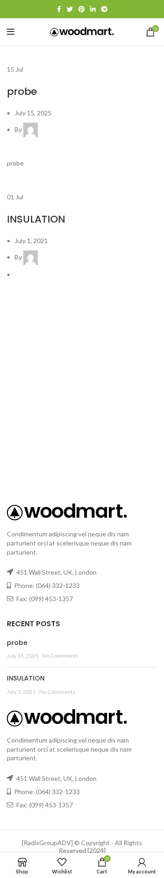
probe (22, 91)
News (15, 79)
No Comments (60, 655)
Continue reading (31, 173)
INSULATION (36, 219)
